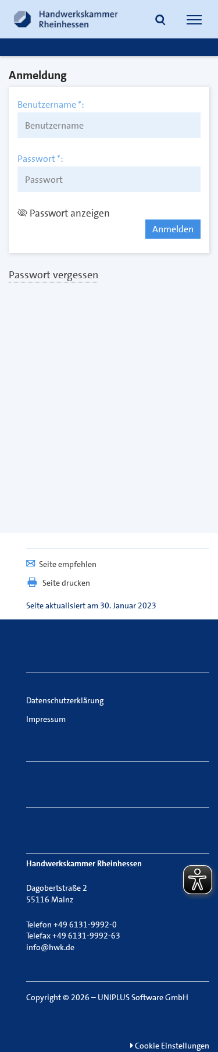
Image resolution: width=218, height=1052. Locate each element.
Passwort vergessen (53, 275)
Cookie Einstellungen (171, 1045)
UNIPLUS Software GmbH (143, 997)
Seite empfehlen (68, 564)
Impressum (46, 719)
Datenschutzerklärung (64, 700)
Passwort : (40, 159)
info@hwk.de (50, 947)
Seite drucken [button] (66, 583)
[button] (160, 21)
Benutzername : (50, 104)
